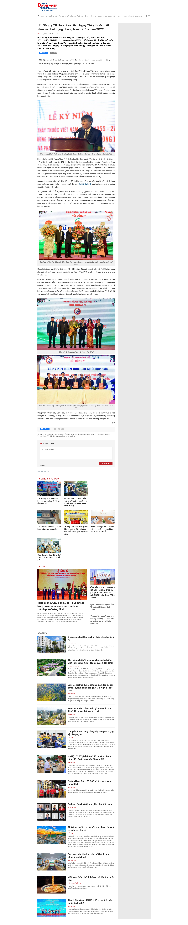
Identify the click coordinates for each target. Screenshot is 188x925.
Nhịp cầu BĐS (72, 643)
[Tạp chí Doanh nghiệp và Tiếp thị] (47, 6)
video (118, 16)
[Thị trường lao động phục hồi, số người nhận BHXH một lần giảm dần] (49, 488)
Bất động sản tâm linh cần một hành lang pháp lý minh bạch (88, 855)
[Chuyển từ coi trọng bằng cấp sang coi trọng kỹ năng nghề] (51, 739)
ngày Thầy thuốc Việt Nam (68, 434)
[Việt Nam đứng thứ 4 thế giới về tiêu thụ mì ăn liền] (51, 885)
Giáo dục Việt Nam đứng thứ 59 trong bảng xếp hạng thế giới (48, 557)
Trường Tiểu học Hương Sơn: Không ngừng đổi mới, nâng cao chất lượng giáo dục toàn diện (76, 530)
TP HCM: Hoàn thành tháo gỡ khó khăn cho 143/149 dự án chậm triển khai (90, 710)
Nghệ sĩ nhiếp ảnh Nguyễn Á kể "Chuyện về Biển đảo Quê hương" (102, 607)
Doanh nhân (72, 807)
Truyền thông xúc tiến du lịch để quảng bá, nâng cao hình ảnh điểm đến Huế (102, 529)
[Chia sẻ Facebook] (43, 53)
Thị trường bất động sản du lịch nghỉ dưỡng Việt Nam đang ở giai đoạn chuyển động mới (90, 661)
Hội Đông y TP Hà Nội (51, 434)
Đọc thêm (42, 633)
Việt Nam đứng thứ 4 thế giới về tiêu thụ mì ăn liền (91, 878)
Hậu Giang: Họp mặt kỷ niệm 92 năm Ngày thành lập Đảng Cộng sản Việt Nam (66, 63)
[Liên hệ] (62, 429)
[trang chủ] (38, 16)
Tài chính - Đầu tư (73, 666)
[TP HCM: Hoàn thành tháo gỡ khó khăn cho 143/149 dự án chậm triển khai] (51, 716)
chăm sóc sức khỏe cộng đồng (64, 436)
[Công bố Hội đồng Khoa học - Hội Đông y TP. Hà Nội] (76, 324)
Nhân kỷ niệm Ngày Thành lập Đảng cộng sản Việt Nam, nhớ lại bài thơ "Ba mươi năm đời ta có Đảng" (75, 60)
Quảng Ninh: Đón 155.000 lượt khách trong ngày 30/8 (90, 782)
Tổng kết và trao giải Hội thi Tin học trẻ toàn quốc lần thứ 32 (90, 901)
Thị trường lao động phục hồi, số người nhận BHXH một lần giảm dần (49, 501)
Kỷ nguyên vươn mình (135, 16)
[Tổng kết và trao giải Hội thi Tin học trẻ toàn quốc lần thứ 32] (51, 908)
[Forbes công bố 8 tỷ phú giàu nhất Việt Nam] (51, 812)
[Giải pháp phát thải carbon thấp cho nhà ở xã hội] (51, 644)
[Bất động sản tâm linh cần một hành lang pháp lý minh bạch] (51, 861)
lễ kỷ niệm (81, 434)
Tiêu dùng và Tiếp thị (74, 883)
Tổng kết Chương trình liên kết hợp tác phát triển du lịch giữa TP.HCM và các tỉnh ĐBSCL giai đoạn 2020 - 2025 (102, 592)
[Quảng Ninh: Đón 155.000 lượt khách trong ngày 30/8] (51, 789)
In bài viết (54, 52)
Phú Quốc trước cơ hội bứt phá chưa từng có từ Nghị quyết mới (91, 828)
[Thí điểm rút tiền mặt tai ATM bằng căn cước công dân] (49, 517)
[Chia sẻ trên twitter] (55, 429)
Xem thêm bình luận (43, 471)
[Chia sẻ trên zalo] (59, 429)
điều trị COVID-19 (84, 184)
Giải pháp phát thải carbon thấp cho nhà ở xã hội (91, 638)
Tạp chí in (124, 16)
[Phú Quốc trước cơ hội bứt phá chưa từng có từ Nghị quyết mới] (51, 835)
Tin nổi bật (42, 567)
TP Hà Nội (50, 436)
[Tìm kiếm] (146, 16)
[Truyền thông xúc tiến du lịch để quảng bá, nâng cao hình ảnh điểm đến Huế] (103, 517)
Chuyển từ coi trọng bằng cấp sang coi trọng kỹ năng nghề (91, 733)
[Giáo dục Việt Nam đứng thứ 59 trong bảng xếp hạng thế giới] (49, 545)
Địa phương (71, 693)
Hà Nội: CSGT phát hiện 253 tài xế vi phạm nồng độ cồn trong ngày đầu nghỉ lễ (89, 758)
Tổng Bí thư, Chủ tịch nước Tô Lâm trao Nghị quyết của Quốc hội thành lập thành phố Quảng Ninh (60, 606)
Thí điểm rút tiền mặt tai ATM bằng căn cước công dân (49, 528)
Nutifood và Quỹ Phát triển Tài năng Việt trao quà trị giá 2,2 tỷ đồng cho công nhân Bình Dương (75, 502)
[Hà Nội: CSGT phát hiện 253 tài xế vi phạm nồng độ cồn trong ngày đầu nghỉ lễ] (51, 764)
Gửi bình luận (106, 463)
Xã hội (39, 33)
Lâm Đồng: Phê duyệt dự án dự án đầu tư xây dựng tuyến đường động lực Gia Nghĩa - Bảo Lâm (90, 688)
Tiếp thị (42, 16)
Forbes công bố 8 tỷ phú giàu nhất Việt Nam (90, 804)
